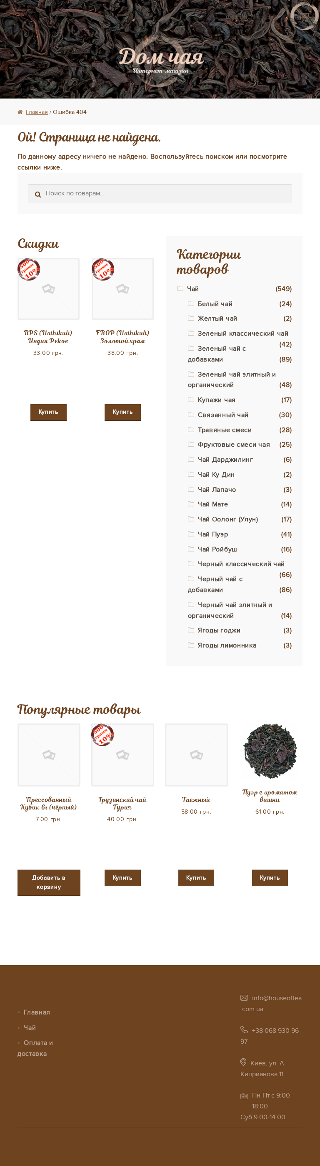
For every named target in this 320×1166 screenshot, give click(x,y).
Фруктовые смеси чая (234, 444)
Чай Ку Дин (216, 474)
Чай (193, 289)
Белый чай (215, 304)
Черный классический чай (241, 564)
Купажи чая (217, 400)
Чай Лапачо (217, 490)
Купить (48, 411)
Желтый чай (218, 318)
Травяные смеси (225, 430)
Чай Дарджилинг (225, 459)
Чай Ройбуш (218, 549)
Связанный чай (223, 415)
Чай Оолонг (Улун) (228, 519)
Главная (37, 112)
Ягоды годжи (219, 630)
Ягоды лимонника (227, 645)
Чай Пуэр (213, 534)
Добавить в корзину (49, 882)
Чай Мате (213, 504)
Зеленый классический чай (243, 333)
